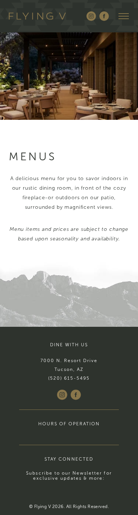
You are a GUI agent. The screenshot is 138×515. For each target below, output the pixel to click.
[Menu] (124, 16)
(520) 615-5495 (69, 378)
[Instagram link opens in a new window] (91, 16)
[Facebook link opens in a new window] (104, 16)
